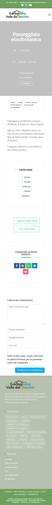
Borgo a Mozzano (38, 417)
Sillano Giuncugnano (15, 447)
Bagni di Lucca (12, 417)
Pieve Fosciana (13, 443)
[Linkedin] (22, 265)
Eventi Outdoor (16, 105)
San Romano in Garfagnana (33, 443)
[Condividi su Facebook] (16, 265)
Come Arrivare (11, 467)
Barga (24, 417)
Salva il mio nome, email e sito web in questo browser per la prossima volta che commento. (25, 359)
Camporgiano (12, 421)
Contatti (8, 459)
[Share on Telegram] (34, 265)
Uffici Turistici (11, 463)
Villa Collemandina (34, 447)
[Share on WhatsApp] (28, 265)
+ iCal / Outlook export (26, 229)
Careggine (25, 421)
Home (13, 102)
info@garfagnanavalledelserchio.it (33, 2)
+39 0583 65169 (12, 2)
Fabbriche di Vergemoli (36, 432)
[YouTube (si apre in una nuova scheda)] (30, 5)
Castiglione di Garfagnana (17, 428)
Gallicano (24, 436)
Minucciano (36, 436)
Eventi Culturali (31, 102)
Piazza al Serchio (37, 440)
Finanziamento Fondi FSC (17, 501)
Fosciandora (12, 436)
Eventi (20, 102)
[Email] (25, 271)
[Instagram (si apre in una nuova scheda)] (26, 5)
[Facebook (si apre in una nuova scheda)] (22, 5)
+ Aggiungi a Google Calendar (26, 221)
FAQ (6, 471)
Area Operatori (11, 475)
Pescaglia (23, 440)
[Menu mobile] (50, 14)
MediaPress (10, 479)
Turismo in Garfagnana (30, 502)
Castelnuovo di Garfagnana (17, 424)
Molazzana (11, 440)
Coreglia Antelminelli (15, 432)
